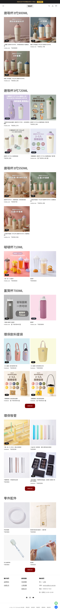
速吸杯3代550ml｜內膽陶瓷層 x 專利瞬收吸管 (15, 199)
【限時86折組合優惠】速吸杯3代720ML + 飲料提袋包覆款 (16, 123)
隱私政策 (28, 607)
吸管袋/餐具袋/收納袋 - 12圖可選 (38, 529)
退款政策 (33, 607)
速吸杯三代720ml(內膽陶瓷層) (11, 156)
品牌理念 (6, 582)
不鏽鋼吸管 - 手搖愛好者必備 (11, 479)
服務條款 (43, 607)
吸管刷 (32, 562)
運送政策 (49, 607)
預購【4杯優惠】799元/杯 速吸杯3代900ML (14, 78)
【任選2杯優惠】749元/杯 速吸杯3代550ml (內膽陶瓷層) (43, 200)
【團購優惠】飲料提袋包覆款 (11, 398)
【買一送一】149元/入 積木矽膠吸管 (12, 447)
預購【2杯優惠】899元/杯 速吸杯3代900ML (40, 44)
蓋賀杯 (32, 322)
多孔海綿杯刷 (7, 562)
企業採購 (24, 585)
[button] (3, 6)
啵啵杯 (32, 278)
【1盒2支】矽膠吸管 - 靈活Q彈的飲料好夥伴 (40, 447)
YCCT (14, 607)
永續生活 (6, 585)
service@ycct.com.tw (49, 585)
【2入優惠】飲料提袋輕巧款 (10, 366)
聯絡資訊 (38, 607)
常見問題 (24, 582)
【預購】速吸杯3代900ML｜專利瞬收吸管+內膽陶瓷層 (16, 45)
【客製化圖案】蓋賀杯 (9, 322)
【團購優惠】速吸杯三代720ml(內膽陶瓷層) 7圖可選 (42, 156)
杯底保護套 (6, 529)
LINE (44, 582)
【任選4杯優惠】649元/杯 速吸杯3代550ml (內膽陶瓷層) (16, 234)
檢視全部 (30, 406)
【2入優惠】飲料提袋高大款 (37, 366)
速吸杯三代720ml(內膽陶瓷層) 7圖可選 (39, 122)
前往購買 (40, 1)
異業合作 (24, 589)
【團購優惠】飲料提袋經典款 (37, 398)
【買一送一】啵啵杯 (8, 278)
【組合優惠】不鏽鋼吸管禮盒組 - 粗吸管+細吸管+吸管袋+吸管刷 (42, 480)
